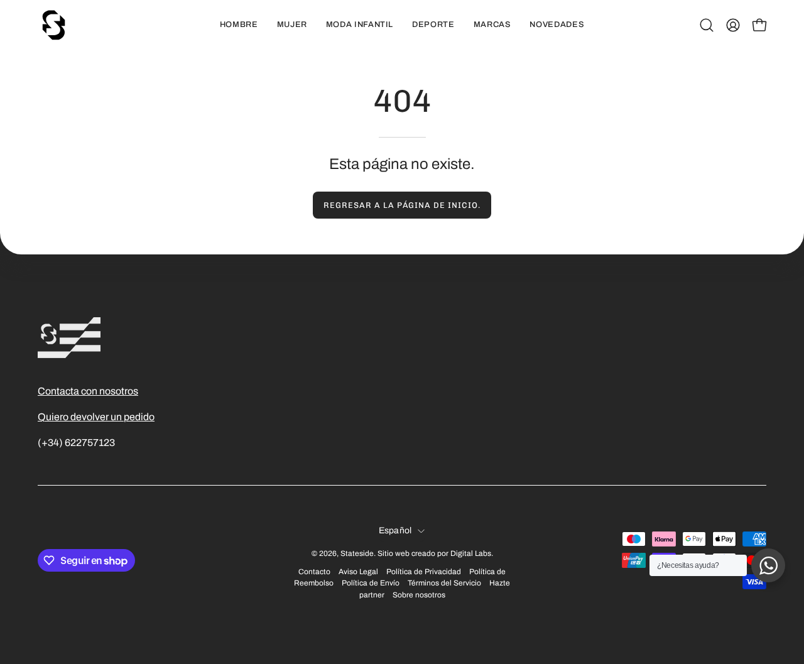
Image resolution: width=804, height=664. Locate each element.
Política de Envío (370, 583)
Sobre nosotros (419, 595)
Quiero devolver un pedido (96, 416)
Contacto (314, 571)
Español (395, 530)
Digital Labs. (471, 553)
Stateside (357, 553)
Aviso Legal (358, 571)
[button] (706, 25)
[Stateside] (53, 25)
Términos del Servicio (444, 583)
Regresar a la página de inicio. (402, 205)
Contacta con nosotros (88, 391)
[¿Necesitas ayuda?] (768, 565)
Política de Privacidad (423, 571)
